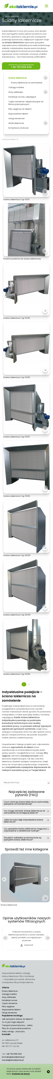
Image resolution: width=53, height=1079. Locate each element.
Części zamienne (9, 1003)
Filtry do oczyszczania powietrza (16, 1028)
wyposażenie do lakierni (22, 747)
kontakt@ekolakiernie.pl (13, 1057)
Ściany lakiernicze (10, 991)
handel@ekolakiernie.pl (13, 1060)
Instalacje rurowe (9, 1000)
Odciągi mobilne (9, 994)
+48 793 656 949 (14, 1054)
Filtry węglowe (8, 1006)
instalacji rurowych (30, 755)
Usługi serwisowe (9, 1012)
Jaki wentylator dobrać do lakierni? (17, 1019)
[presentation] (4, 879)
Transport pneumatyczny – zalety (17, 1025)
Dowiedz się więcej (21, 1074)
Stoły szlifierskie (9, 997)
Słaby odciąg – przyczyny (13, 1031)
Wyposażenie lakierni (11, 1009)
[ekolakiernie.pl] (21, 6)
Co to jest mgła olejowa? (13, 1022)
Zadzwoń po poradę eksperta (21, 66)
